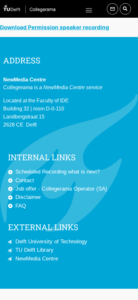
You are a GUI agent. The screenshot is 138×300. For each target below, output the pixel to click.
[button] (88, 10)
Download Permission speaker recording (54, 27)
